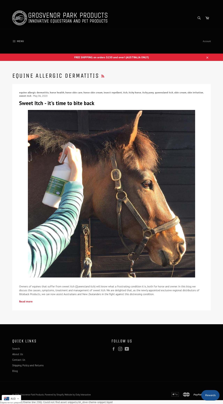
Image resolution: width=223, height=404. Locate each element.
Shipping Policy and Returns (28, 365)
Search (16, 348)
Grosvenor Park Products (32, 394)
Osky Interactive (83, 394)
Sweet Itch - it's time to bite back (56, 103)
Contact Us (18, 359)
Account (207, 41)
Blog (15, 371)
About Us (17, 354)
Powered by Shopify (54, 394)
